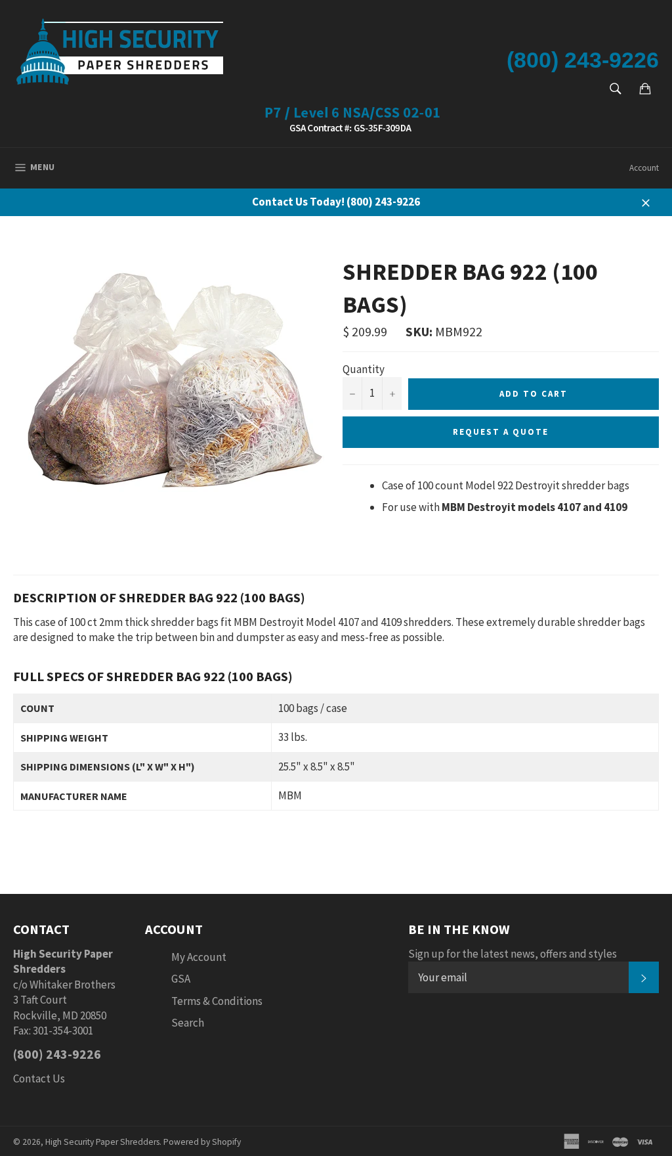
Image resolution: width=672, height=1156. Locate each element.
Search (187, 1022)
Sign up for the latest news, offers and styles (512, 953)
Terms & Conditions (216, 1001)
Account (644, 167)
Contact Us (39, 1078)
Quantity (364, 369)
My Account (198, 957)
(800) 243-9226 (583, 59)
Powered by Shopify (202, 1141)
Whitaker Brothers (73, 984)
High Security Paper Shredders (102, 1141)
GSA (180, 978)
